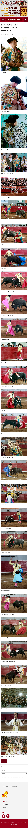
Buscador (5, 804)
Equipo (5, 807)
